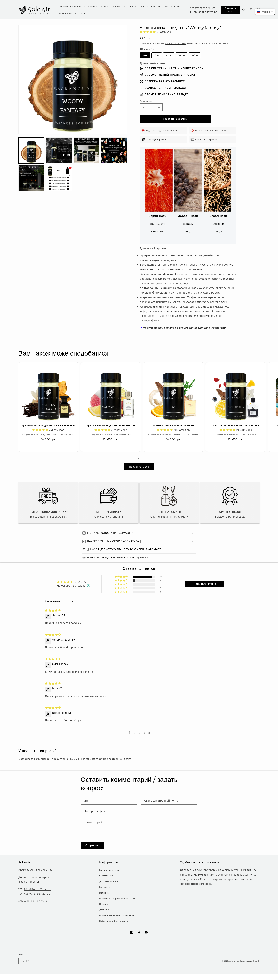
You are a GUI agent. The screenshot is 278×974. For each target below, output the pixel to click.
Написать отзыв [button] (205, 583)
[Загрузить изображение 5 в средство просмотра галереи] (31, 178)
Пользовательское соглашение (116, 915)
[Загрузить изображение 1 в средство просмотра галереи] (31, 150)
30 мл (145, 54)
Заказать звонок (230, 10)
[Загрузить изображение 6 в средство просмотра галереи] (59, 178)
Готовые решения (109, 870)
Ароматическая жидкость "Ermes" (173, 425)
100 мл (168, 54)
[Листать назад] (131, 457)
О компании (106, 875)
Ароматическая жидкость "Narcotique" (111, 425)
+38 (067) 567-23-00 (202, 7)
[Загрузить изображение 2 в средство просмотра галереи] (59, 150)
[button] (68, 6)
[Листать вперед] (146, 457)
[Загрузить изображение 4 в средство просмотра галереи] (114, 150)
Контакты (104, 887)
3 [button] (140, 732)
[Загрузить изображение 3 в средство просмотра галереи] (86, 150)
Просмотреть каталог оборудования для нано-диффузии (184, 327)
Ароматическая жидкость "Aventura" (236, 425)
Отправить (92, 845)
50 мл (157, 54)
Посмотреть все (139, 466)
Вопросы (104, 892)
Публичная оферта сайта (113, 921)
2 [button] (135, 732)
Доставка (104, 909)
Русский (26, 960)
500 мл (195, 54)
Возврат (103, 904)
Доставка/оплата (108, 881)
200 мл (182, 54)
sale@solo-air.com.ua (32, 900)
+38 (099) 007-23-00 (205, 12)
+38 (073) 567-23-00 (37, 893)
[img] (53, 610)
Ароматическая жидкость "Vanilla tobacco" (48, 425)
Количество (146, 101)
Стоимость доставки (175, 43)
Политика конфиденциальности (117, 898)
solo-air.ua (234, 961)
